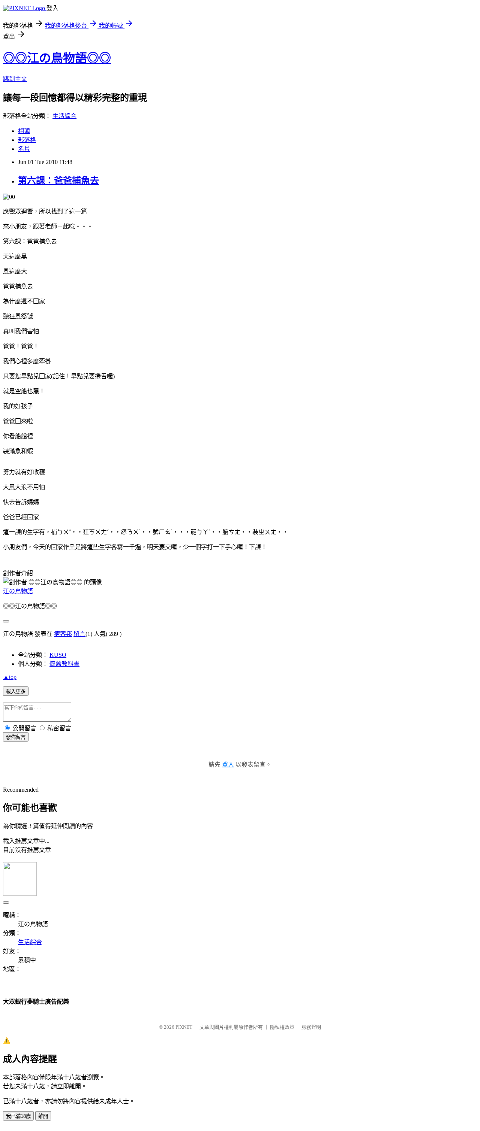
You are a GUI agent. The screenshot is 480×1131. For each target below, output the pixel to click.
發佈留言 (16, 737)
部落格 (27, 140)
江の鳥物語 (18, 591)
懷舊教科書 (65, 664)
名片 (24, 149)
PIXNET (184, 1027)
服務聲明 (311, 1027)
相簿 (24, 131)
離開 (43, 1116)
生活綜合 (64, 116)
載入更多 (16, 691)
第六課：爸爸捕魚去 (58, 180)
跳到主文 (15, 79)
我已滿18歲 (18, 1116)
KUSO (58, 655)
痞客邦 (63, 634)
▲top (9, 677)
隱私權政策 (282, 1027)
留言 (80, 634)
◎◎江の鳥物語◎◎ (57, 58)
